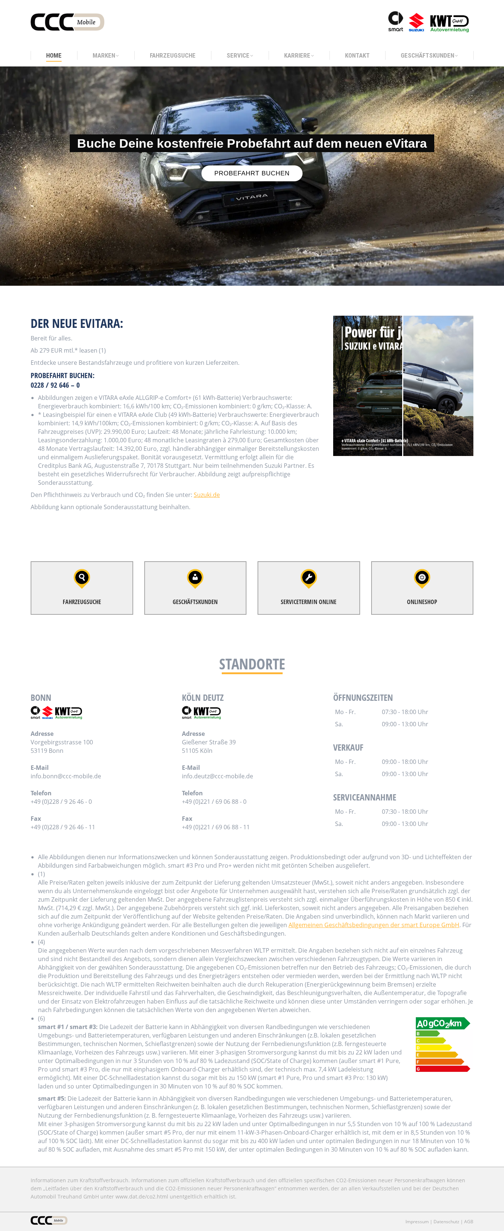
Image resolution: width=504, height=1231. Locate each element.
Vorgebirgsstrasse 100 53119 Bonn (62, 746)
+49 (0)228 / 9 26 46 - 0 (61, 802)
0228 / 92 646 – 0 (55, 385)
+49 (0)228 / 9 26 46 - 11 (63, 827)
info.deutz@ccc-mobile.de (217, 776)
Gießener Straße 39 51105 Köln (209, 746)
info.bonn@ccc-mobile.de (66, 776)
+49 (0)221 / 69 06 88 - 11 (216, 827)
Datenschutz (446, 1221)
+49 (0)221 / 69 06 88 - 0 (214, 802)
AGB (468, 1221)
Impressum (417, 1221)
